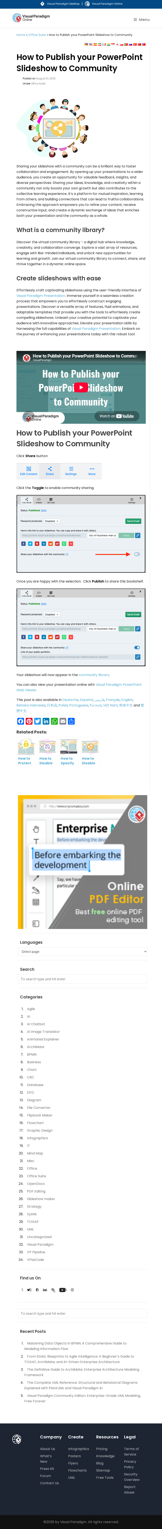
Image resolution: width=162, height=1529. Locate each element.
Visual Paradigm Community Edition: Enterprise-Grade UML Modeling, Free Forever (82, 1398)
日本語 (52, 705)
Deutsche (70, 699)
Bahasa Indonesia (30, 705)
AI (28, 1016)
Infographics (37, 1138)
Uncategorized (39, 1236)
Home (20, 35)
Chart (32, 1069)
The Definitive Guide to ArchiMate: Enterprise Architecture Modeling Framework (81, 1372)
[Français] (104, 44)
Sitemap (103, 1470)
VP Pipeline (36, 1252)
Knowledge (105, 1456)
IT (28, 1145)
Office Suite (37, 35)
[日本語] (117, 44)
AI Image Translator (43, 1031)
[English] (90, 44)
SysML (32, 1214)
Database (35, 1084)
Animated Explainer (43, 1039)
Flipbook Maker (40, 1115)
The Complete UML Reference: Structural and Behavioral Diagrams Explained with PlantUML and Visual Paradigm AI (81, 1385)
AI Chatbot (36, 1024)
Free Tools (104, 1477)
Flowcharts (77, 1470)
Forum (45, 1475)
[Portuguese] (126, 44)
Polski (63, 705)
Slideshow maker (41, 1198)
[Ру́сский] (130, 44)
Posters (74, 1456)
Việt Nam (110, 705)
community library (94, 674)
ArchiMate (35, 1046)
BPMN (31, 1054)
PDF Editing (36, 1191)
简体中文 (126, 705)
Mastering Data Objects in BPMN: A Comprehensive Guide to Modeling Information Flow (75, 1346)
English (127, 699)
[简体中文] (139, 44)
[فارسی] (99, 44)
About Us (47, 1448)
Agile (31, 1008)
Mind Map (35, 1153)
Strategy (34, 1206)
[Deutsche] (86, 44)
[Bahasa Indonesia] (113, 44)
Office (32, 1168)
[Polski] (121, 44)
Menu (144, 19)
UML (30, 1229)
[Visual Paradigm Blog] (31, 20)
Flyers (73, 1463)
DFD (30, 1092)
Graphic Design (40, 1130)
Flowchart (35, 1122)
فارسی (99, 699)
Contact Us (49, 1483)
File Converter (39, 1107)
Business (34, 1062)
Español (86, 699)
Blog (99, 1463)
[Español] (95, 44)
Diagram (34, 1100)
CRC (30, 1077)
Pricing (101, 1448)
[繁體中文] (144, 44)
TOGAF (33, 1221)
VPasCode (35, 1259)
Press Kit (47, 1468)
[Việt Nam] (135, 44)
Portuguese (78, 705)
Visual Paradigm (40, 1244)
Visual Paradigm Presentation (40, 295)
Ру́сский (96, 705)
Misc (30, 1160)
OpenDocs (36, 1183)
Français (113, 699)
